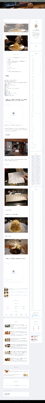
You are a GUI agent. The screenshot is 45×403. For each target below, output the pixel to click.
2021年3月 (36, 287)
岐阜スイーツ (36, 80)
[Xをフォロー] (6, 314)
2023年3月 (36, 251)
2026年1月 (36, 201)
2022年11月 (36, 257)
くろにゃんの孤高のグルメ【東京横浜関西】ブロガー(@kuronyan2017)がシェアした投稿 (14, 281)
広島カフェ (36, 61)
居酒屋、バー (36, 116)
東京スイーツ (36, 83)
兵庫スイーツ (36, 89)
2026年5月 (36, 195)
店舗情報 (9, 59)
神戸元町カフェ (12, 22)
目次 (15, 57)
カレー (36, 132)
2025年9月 (36, 207)
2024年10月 (36, 223)
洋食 (36, 120)
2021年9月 (36, 278)
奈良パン (36, 92)
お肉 (36, 123)
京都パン (36, 104)
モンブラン (9, 22)
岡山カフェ (36, 64)
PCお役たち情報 (36, 147)
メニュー (9, 65)
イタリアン (36, 126)
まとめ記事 (36, 55)
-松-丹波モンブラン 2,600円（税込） (11, 68)
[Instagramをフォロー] (11, 314)
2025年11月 (36, 204)
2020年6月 (36, 300)
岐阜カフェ (36, 58)
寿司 (36, 119)
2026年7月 (36, 192)
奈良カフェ (36, 73)
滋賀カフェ (36, 67)
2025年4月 (36, 214)
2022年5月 (36, 266)
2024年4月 (36, 232)
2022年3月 (36, 269)
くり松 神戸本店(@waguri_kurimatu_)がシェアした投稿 (13, 123)
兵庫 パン (36, 107)
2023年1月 (36, 254)
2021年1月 (36, 290)
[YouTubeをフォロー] (16, 314)
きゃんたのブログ (34, 314)
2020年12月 (36, 291)
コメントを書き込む (16, 385)
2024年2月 (36, 235)
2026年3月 (36, 198)
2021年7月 (36, 281)
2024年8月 (36, 226)
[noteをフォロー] (26, 314)
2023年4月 (36, 250)
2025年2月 (36, 217)
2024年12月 (36, 220)
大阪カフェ (36, 70)
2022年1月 (36, 272)
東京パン (36, 98)
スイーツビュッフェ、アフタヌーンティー (36, 113)
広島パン (36, 110)
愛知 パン (36, 101)
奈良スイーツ (36, 79)
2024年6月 (36, 229)
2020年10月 (36, 294)
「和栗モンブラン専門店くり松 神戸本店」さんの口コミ (15, 71)
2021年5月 (36, 284)
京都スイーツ (36, 86)
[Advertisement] (22, 13)
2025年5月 (36, 213)
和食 (36, 135)
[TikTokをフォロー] (21, 314)
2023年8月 (36, 244)
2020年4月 (36, 303)
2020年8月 (36, 297)
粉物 (36, 138)
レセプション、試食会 (36, 144)
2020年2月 (36, 306)
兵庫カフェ (6, 22)
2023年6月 (36, 247)
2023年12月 (36, 238)
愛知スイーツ (36, 76)
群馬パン (36, 95)
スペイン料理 (36, 129)
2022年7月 (36, 263)
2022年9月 (36, 260)
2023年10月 (36, 241)
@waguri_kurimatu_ (11, 95)
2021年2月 (36, 288)
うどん (36, 141)
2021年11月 (36, 275)
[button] (26, 33)
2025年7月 (36, 210)
